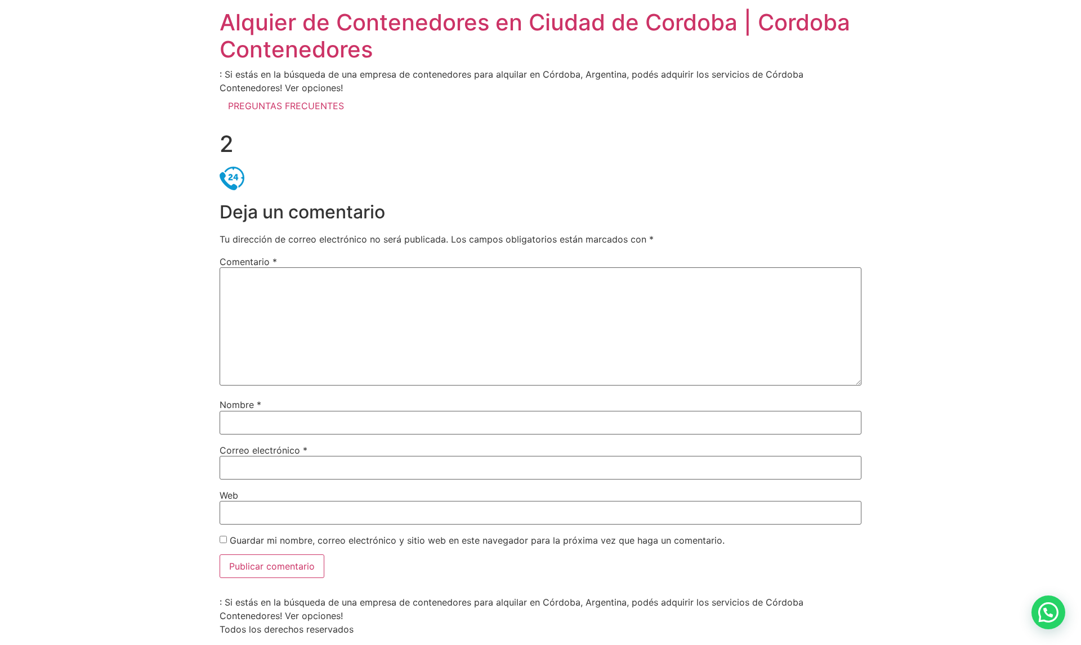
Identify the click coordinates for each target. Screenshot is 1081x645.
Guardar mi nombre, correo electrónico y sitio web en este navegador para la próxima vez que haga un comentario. (477, 540)
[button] (1048, 612)
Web (229, 495)
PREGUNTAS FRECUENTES (286, 105)
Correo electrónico (263, 450)
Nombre (240, 404)
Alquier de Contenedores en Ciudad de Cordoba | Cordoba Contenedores (535, 35)
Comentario (248, 261)
